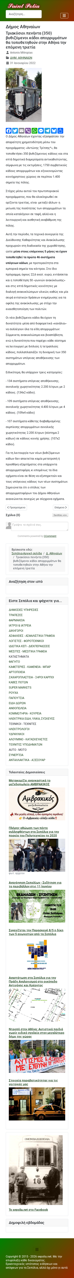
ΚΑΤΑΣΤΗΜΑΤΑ (19, 656)
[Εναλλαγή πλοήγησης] (64, 15)
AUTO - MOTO (18, 749)
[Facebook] (8, 130)
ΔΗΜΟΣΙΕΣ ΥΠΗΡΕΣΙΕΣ (23, 610)
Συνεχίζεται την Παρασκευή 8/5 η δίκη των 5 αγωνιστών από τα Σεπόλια (36, 932)
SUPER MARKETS (20, 687)
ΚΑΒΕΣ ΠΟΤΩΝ (18, 682)
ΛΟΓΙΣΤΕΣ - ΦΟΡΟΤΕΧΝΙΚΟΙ (26, 641)
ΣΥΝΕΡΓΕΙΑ (16, 755)
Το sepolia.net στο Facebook (28, 1209)
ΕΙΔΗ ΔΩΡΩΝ (17, 703)
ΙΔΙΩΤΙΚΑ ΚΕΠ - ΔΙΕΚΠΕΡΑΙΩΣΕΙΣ (29, 646)
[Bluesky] (54, 130)
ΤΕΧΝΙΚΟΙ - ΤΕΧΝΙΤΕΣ (22, 724)
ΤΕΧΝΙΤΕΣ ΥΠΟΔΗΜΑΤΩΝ (25, 744)
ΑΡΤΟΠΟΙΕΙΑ (17, 672)
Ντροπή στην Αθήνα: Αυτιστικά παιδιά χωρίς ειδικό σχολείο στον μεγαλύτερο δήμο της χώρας (36, 1032)
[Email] (21, 130)
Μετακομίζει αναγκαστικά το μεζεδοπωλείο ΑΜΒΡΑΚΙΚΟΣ (29, 782)
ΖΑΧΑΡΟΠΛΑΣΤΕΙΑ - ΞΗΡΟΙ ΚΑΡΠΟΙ (31, 677)
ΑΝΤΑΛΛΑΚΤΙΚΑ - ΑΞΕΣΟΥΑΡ (27, 760)
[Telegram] (47, 130)
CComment (50, 536)
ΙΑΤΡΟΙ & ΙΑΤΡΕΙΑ (20, 625)
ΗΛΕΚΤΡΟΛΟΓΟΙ (19, 729)
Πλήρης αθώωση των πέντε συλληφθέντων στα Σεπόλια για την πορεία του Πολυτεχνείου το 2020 (34, 831)
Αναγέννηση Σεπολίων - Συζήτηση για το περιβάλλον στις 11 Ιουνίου (35, 884)
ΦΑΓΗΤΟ (14, 661)
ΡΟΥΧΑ (13, 692)
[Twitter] (15, 130)
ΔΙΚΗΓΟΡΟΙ (16, 630)
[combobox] (24, 14)
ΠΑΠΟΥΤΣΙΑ (16, 698)
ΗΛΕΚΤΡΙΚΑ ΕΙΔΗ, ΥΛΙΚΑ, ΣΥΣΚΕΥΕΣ (32, 718)
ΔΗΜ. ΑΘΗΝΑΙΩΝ (21, 58)
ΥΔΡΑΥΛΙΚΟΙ (16, 734)
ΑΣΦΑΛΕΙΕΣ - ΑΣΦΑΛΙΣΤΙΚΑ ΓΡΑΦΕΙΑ (32, 635)
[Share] (60, 130)
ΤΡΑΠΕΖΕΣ (16, 615)
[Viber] (28, 130)
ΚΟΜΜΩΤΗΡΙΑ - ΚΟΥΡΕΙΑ (25, 713)
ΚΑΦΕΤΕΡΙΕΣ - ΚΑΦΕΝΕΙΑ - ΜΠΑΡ (30, 667)
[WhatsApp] (34, 130)
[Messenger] (41, 130)
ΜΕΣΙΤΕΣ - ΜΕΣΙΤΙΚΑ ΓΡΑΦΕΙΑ (28, 651)
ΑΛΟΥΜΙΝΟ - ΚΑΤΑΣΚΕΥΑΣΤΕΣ (28, 739)
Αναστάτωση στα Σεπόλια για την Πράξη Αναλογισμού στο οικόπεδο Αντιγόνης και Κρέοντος (33, 981)
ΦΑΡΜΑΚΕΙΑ (17, 620)
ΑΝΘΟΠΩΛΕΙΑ (17, 708)
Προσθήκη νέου (60, 515)
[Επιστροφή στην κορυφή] (67, 1271)
